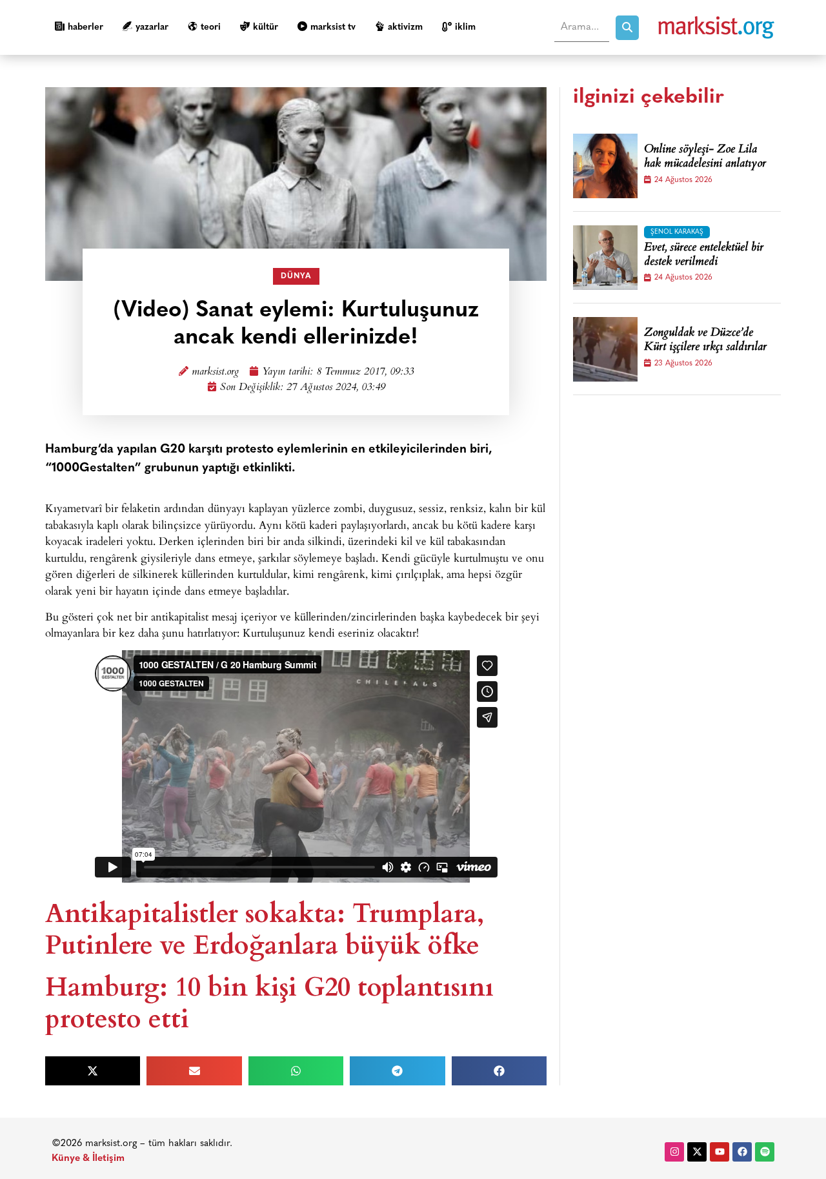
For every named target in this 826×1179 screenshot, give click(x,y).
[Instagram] (674, 1152)
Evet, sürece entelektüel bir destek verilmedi (703, 255)
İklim (465, 27)
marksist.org (215, 372)
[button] (92, 1070)
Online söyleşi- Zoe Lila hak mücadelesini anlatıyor (705, 157)
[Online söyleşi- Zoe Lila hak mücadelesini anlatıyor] (605, 166)
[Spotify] (764, 1152)
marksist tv (333, 27)
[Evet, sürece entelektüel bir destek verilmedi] (605, 257)
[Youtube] (719, 1152)
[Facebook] (742, 1152)
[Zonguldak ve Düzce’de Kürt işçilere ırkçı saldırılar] (605, 349)
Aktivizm (405, 27)
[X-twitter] (697, 1152)
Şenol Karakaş (676, 232)
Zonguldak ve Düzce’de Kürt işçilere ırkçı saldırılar (705, 340)
